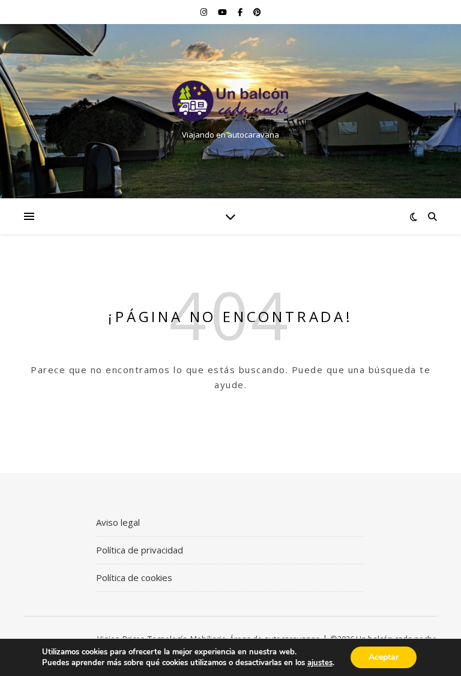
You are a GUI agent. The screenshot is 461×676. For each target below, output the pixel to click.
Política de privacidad (139, 550)
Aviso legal (118, 522)
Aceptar (384, 657)
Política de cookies (134, 577)
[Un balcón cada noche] (230, 101)
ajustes (320, 662)
